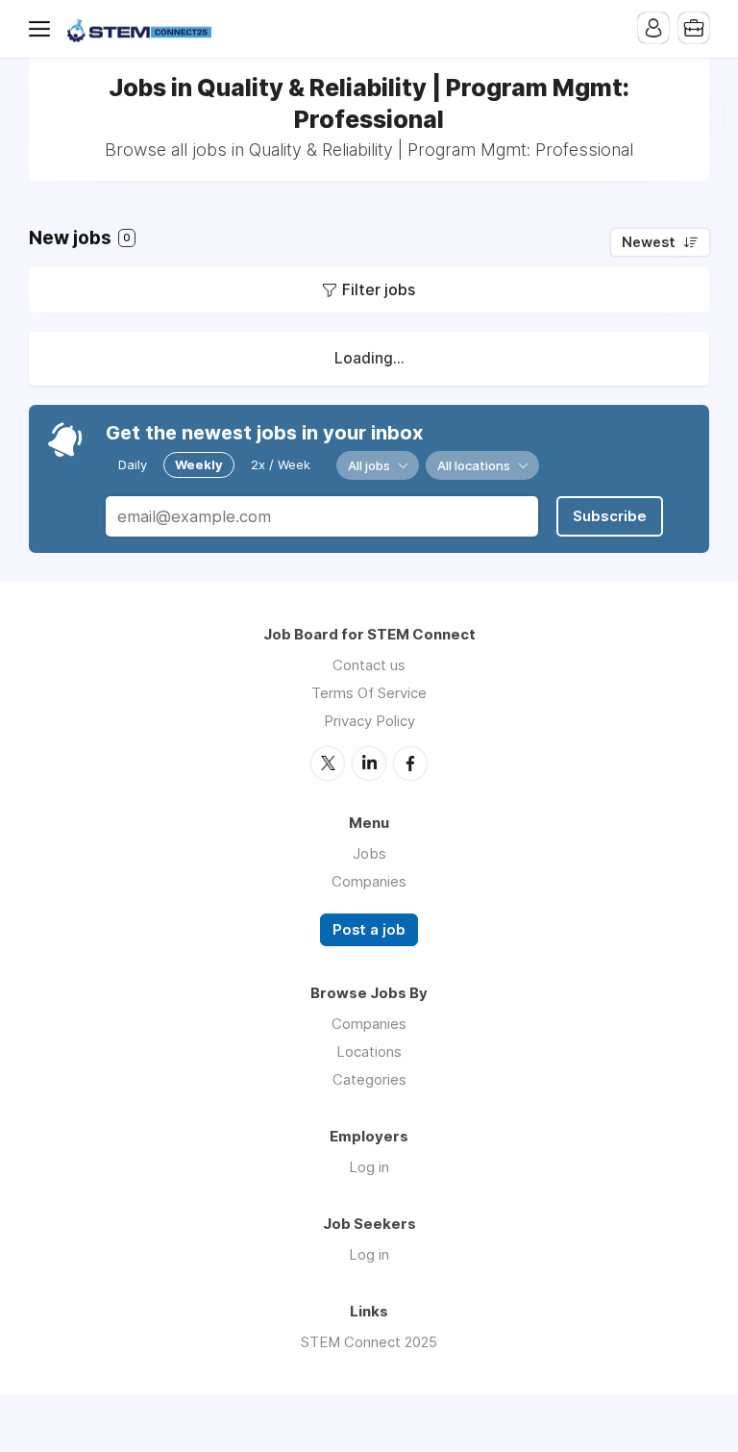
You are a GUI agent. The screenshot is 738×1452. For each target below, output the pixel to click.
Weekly (199, 464)
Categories (369, 1079)
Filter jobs (378, 289)
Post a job (369, 930)
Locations (369, 1051)
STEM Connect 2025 (369, 1342)
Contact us (369, 665)
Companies (369, 881)
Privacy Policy (369, 721)
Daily (132, 464)
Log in (369, 1167)
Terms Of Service (369, 693)
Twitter (327, 763)
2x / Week (280, 464)
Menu (43, 28)
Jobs (369, 853)
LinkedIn (369, 763)
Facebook (410, 763)
